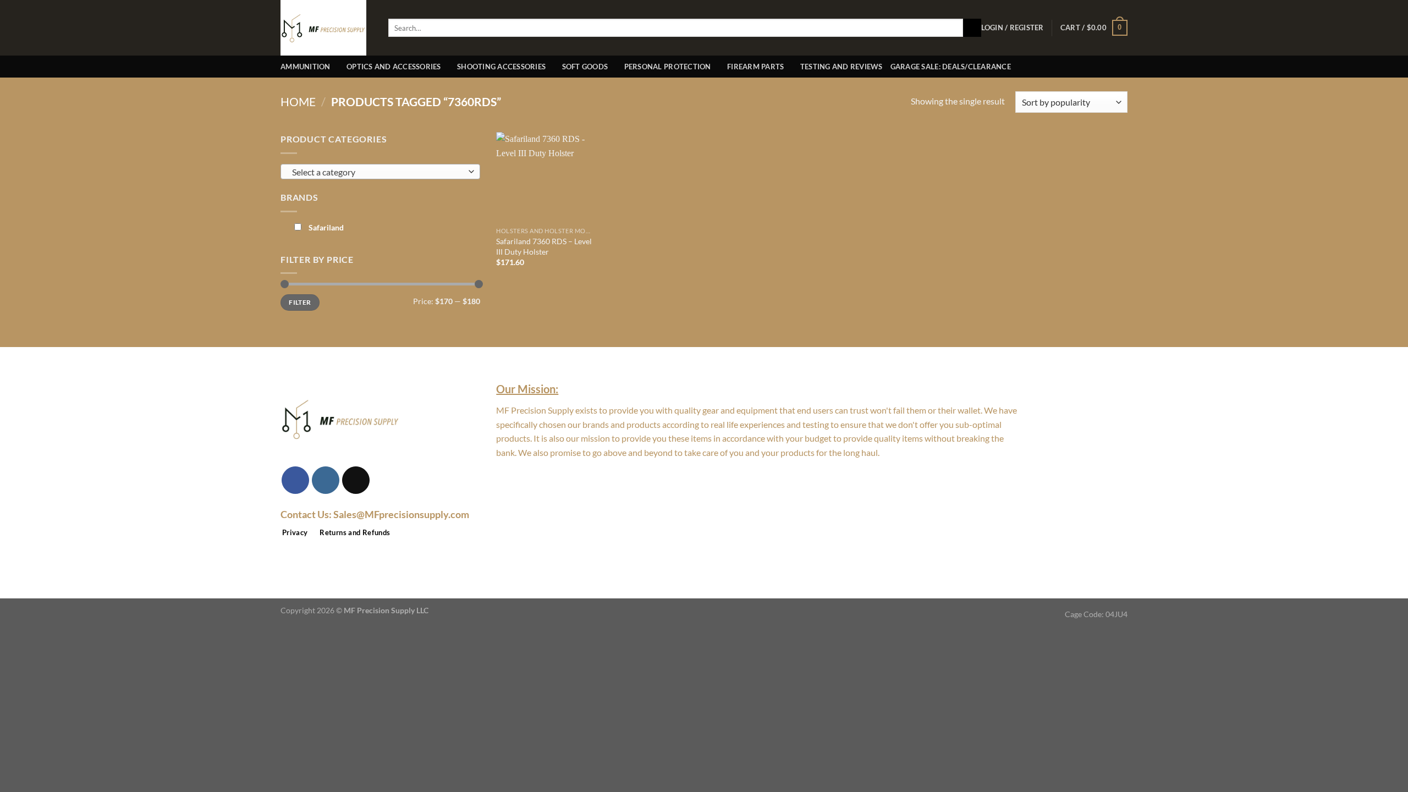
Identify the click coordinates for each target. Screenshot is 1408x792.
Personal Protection (667, 66)
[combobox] (380, 171)
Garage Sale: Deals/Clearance (950, 66)
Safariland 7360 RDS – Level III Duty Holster (544, 246)
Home (298, 101)
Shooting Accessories (501, 66)
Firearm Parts (755, 66)
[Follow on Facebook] (295, 480)
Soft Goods (585, 66)
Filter (300, 302)
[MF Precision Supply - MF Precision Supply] (326, 28)
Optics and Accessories (393, 66)
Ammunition (305, 66)
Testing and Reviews (841, 66)
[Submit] (972, 28)
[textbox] (378, 172)
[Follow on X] (356, 480)
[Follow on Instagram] (325, 480)
